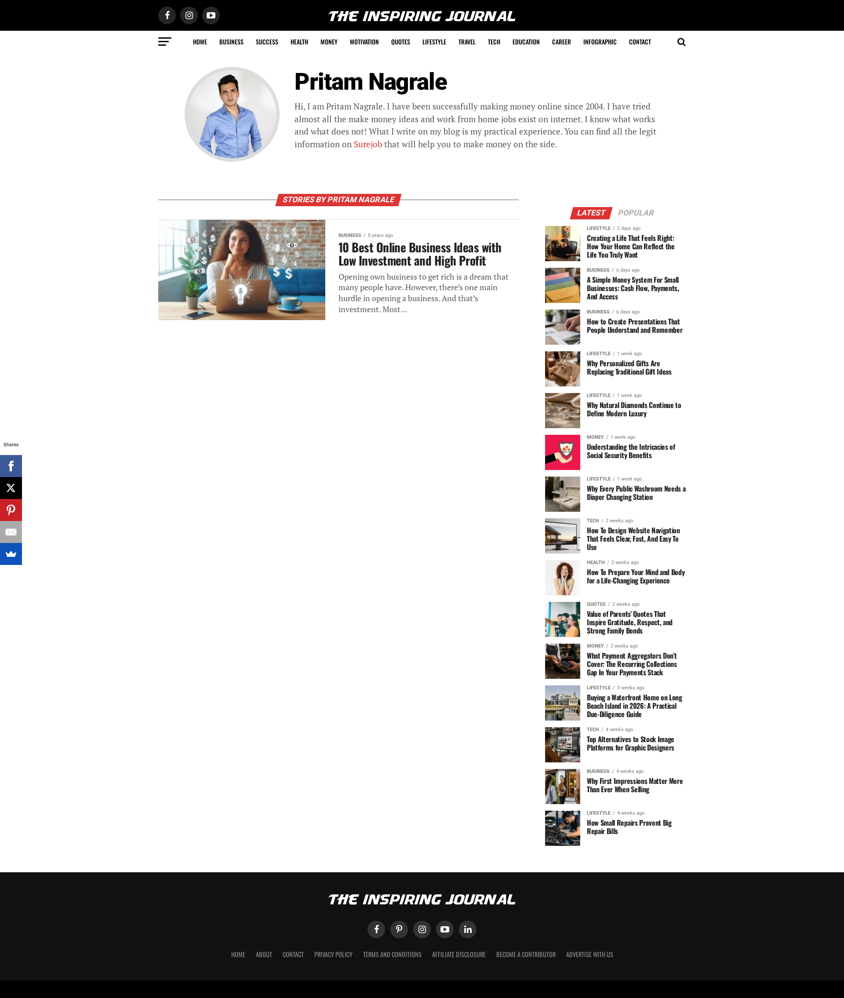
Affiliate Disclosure (459, 954)
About (264, 954)
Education (526, 41)
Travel (467, 41)
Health (299, 41)
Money (329, 41)
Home (200, 41)
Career (561, 41)
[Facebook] (11, 466)
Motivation (364, 41)
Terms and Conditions (392, 954)
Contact (640, 41)
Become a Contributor (526, 954)
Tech (494, 41)
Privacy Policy (333, 954)
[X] (11, 488)
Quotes (400, 41)
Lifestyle (434, 41)
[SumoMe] (11, 554)
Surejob (368, 143)
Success (267, 41)
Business (231, 41)
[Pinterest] (11, 510)
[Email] (11, 532)
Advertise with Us (589, 954)
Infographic (600, 41)
